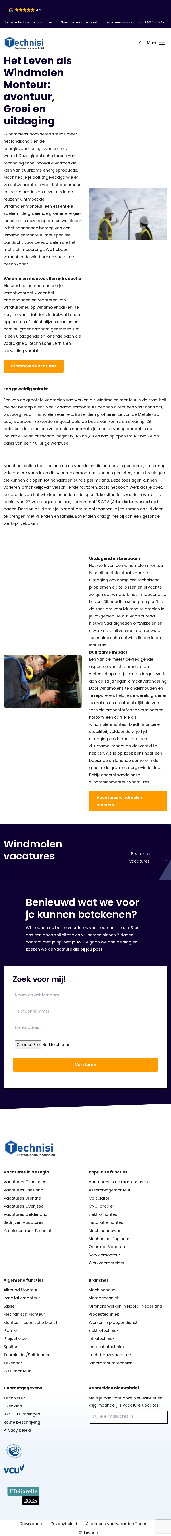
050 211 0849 (155, 22)
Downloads (31, 1523)
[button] (25, 10)
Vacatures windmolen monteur (119, 801)
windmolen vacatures (33, 366)
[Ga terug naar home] (24, 43)
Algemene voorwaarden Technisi (118, 1523)
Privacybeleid (64, 1523)
